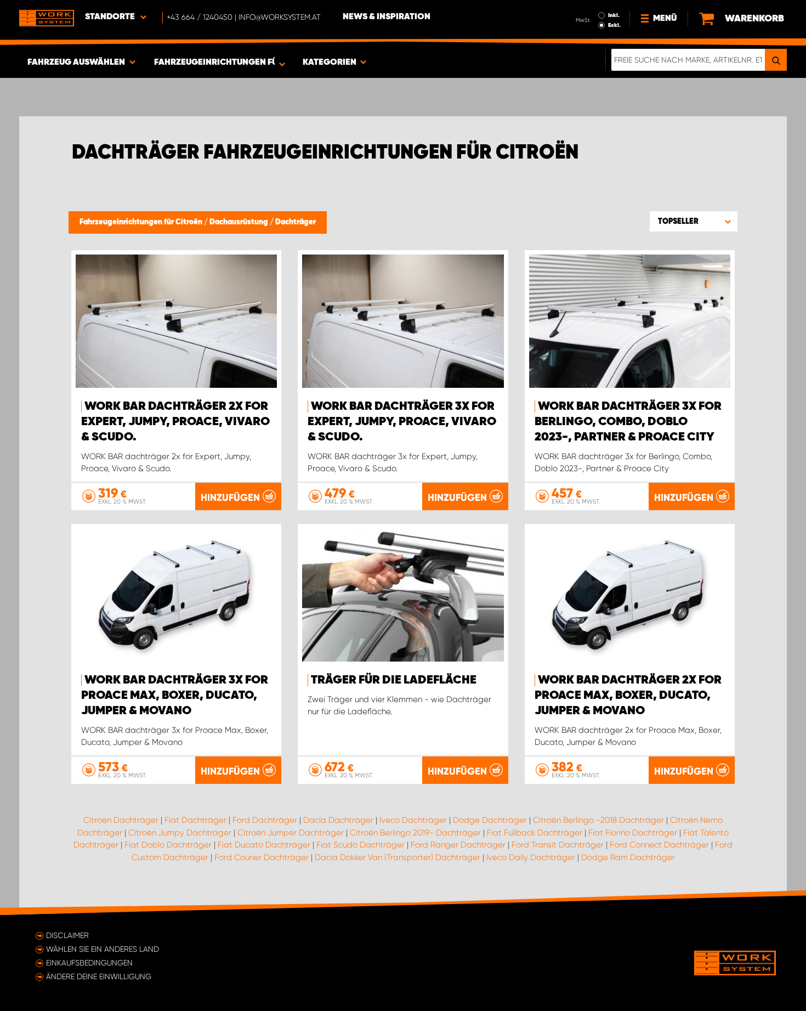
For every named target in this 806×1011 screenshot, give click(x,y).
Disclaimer (67, 935)
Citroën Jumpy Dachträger (179, 833)
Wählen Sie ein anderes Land (102, 949)
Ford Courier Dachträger (261, 857)
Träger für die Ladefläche (393, 680)
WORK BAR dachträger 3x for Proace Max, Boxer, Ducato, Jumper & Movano (174, 695)
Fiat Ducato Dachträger (264, 845)
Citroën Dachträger (120, 820)
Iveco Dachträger (413, 820)
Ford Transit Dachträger (558, 845)
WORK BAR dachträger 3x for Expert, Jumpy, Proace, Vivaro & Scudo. (402, 421)
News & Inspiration (386, 17)
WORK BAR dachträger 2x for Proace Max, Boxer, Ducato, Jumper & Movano (628, 695)
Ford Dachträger (264, 820)
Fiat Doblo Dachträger (168, 845)
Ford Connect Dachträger (659, 845)
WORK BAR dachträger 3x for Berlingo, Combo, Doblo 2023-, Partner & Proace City (628, 421)
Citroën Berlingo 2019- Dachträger (415, 833)
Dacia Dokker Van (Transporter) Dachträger (397, 857)
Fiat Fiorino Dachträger (632, 833)
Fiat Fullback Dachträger (534, 833)
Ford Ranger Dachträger (458, 845)
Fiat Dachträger (195, 820)
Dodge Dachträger (490, 820)
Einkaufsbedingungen (89, 962)
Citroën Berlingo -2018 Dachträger (598, 820)
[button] (693, 221)
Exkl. (614, 25)
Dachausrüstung (239, 222)
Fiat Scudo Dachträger (360, 845)
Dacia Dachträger (338, 820)
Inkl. (614, 15)
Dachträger (295, 222)
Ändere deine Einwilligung (98, 976)
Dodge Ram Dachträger (628, 857)
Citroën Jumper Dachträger (290, 833)
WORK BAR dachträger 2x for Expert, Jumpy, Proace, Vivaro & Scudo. (175, 421)
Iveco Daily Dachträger (530, 857)
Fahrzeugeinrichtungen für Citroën (142, 222)
